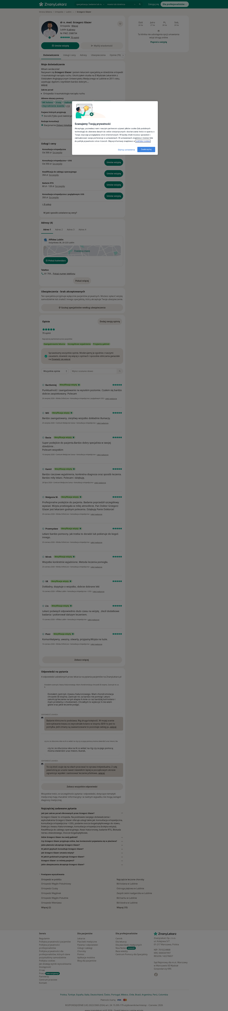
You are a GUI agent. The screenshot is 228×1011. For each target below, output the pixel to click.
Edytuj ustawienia (126, 150)
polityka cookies (143, 141)
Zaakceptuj (146, 149)
